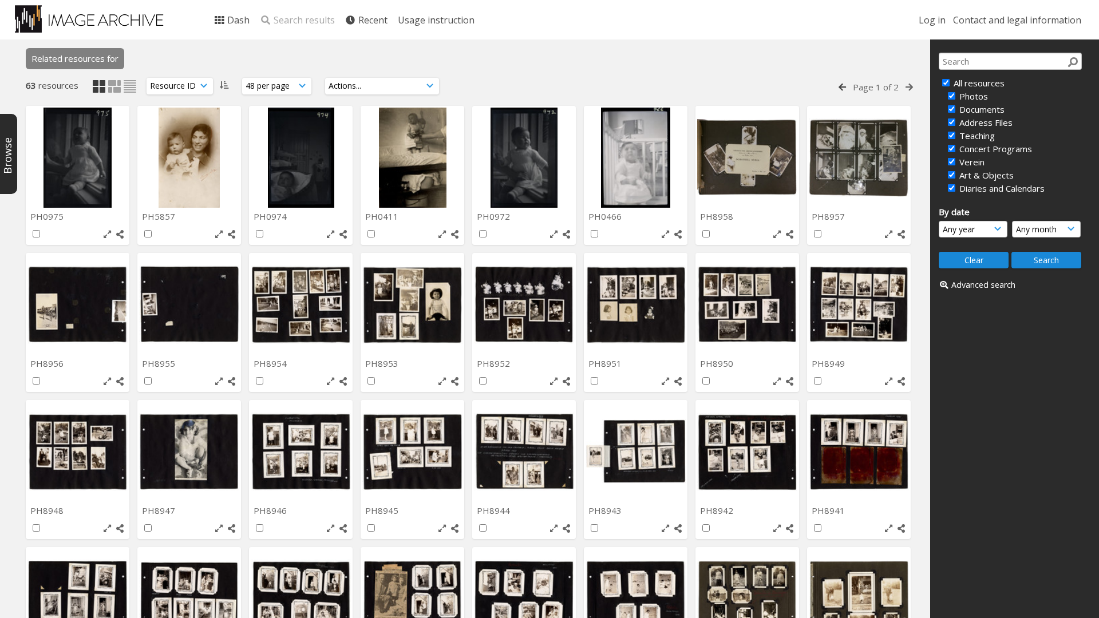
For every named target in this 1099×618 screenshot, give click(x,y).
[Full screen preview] (107, 234)
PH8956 (48, 363)
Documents (981, 109)
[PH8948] (77, 452)
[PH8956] (77, 305)
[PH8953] (412, 305)
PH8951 (606, 363)
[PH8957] (859, 158)
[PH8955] (189, 305)
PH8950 (718, 363)
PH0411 (383, 216)
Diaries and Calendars (1001, 188)
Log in (932, 20)
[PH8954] (301, 305)
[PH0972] (524, 158)
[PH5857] (189, 158)
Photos (972, 96)
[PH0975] (77, 158)
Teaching (976, 135)
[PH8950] (747, 305)
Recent (372, 20)
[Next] (909, 87)
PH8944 (494, 510)
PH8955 (159, 363)
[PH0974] (301, 158)
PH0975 (48, 216)
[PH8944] (524, 452)
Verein (971, 162)
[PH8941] (859, 452)
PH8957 (829, 216)
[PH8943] (636, 452)
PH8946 (271, 510)
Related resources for (74, 58)
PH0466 (606, 216)
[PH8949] (859, 305)
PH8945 (383, 510)
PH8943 (606, 510)
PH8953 (383, 363)
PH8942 (718, 510)
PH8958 (718, 216)
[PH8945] (412, 452)
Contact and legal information (1017, 20)
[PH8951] (636, 305)
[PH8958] (747, 158)
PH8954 (271, 363)
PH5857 (159, 216)
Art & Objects (985, 175)
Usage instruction (436, 20)
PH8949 (829, 363)
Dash (237, 20)
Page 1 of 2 (876, 87)
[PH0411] (412, 158)
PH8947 (159, 510)
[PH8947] (189, 452)
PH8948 (48, 510)
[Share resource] (120, 234)
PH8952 (494, 363)
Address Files (985, 122)
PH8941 (829, 510)
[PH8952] (524, 305)
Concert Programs (994, 148)
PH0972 (494, 216)
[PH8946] (301, 452)
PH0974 (271, 216)
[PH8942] (747, 452)
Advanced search (983, 284)
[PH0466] (636, 158)
